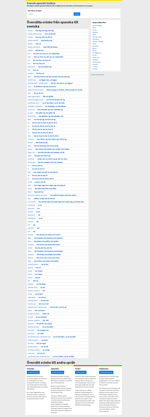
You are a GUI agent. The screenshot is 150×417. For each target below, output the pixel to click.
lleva (29, 77)
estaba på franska (33, 372)
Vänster (94, 69)
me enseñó (32, 202)
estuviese (31, 208)
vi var (40, 205)
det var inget (41, 343)
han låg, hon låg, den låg (45, 30)
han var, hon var (39, 63)
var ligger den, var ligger (48, 80)
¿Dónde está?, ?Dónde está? (38, 83)
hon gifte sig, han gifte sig (45, 113)
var (38, 208)
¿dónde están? (33, 264)
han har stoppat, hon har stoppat (50, 162)
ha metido (31, 162)
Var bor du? (45, 300)
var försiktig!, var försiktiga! (55, 106)
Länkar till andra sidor (97, 74)
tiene (29, 192)
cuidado (30, 284)
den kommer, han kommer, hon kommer (48, 238)
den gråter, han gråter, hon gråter (46, 241)
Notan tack (96, 57)
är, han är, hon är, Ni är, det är (43, 179)
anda (29, 156)
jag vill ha (95, 46)
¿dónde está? (32, 287)
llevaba (30, 142)
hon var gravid (50, 34)
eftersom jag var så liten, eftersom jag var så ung (64, 90)
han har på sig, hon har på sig (44, 119)
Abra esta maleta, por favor (37, 195)
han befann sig (46, 40)
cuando (30, 73)
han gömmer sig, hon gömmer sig (51, 116)
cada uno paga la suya (35, 100)
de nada (31, 324)
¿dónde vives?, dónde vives (37, 307)
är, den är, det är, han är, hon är (43, 126)
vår (39, 215)
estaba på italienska (106, 372)
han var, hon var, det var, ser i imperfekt (48, 57)
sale (29, 172)
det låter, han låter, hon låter (45, 189)
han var (38, 44)
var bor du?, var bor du (58, 307)
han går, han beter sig (42, 156)
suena (30, 189)
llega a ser (31, 152)
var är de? (45, 264)
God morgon (96, 62)
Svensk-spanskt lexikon (41, 3)
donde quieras (33, 347)
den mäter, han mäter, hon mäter (46, 261)
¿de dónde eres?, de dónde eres (39, 337)
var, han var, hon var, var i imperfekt (46, 54)
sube (29, 185)
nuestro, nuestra (34, 291)
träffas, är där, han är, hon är (44, 198)
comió (30, 182)
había (30, 310)
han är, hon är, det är (40, 175)
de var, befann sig (44, 67)
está (29, 86)
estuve (30, 277)
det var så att (44, 304)
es (28, 123)
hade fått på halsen (50, 47)
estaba (30, 30)
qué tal (30, 268)
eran (29, 57)
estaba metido (33, 40)
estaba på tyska (80, 372)
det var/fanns (40, 310)
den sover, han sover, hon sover (48, 258)
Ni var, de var (38, 93)
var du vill (44, 347)
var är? (42, 287)
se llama (31, 245)
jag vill (94, 48)
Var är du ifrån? (48, 327)
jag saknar (95, 39)
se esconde (32, 116)
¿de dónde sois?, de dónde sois (39, 356)
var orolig (45, 350)
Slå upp (77, 14)
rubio (94, 35)
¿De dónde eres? (33, 327)
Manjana (95, 32)
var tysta (44, 340)
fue (29, 225)
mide (29, 261)
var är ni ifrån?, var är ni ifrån (63, 356)
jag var (37, 277)
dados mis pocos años (35, 90)
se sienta (31, 139)
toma (30, 274)
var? (38, 228)
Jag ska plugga (97, 25)
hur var (38, 268)
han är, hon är (37, 165)
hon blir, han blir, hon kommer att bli (51, 152)
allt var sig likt (48, 96)
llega (29, 238)
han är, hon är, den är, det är (42, 133)
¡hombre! (31, 159)
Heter (94, 44)
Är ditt (94, 55)
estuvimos (31, 205)
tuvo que (31, 330)
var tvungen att (43, 330)
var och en (42, 297)
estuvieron (31, 67)
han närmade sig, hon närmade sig (50, 109)
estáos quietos (33, 340)
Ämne (94, 28)
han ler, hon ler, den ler (43, 248)
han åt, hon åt (40, 182)
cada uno (31, 353)
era (29, 54)
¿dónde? (31, 228)
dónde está (32, 80)
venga (30, 294)
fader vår (46, 314)
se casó (30, 113)
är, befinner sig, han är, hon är (45, 86)
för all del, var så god (44, 324)
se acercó (31, 109)
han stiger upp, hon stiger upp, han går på (49, 185)
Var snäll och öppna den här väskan (63, 195)
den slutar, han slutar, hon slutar (48, 235)
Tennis (94, 30)
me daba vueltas (33, 350)
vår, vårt (46, 320)
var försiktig (40, 284)
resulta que (32, 304)
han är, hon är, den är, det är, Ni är (44, 123)
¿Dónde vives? (33, 300)
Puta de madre (97, 37)
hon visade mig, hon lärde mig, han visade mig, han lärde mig (61, 202)
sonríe (30, 248)
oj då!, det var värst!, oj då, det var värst (52, 159)
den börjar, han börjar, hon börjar (49, 254)
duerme (30, 258)
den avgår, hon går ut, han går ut (46, 172)
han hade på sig (41, 142)
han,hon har (38, 192)
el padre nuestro (34, 314)
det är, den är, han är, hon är (42, 129)
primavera (31, 215)
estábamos (32, 218)
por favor (31, 333)
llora (29, 241)
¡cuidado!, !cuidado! (35, 106)
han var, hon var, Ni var (44, 37)
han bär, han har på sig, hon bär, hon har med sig (52, 77)
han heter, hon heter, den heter (48, 245)
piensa (30, 149)
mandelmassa (96, 53)
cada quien (32, 297)
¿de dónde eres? (33, 103)
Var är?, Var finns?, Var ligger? (62, 83)
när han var (40, 73)
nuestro (30, 221)
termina (30, 235)
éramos (30, 212)
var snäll (40, 333)
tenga (30, 271)
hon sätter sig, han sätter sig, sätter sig (52, 139)
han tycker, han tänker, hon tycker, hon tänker (52, 149)
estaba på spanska (57, 372)
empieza (31, 254)
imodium (95, 60)
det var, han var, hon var (42, 60)
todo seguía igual (34, 96)
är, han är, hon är (38, 169)
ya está (30, 317)
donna (94, 51)
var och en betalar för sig (55, 100)
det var (35, 281)
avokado (95, 64)
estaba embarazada (35, 34)
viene (30, 251)
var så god (38, 271)
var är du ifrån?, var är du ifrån (53, 103)
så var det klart (41, 317)
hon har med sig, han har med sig (46, 146)
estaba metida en (34, 47)
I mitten (95, 67)
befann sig (39, 50)
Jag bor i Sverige (97, 41)
